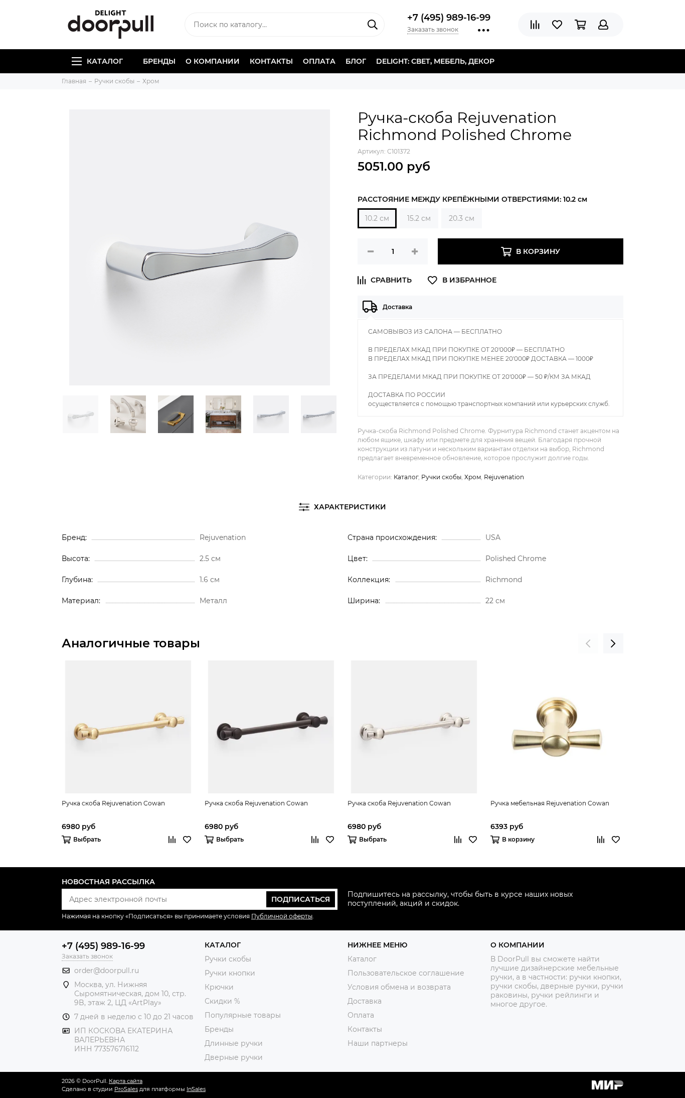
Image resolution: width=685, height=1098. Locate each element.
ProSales (126, 1088)
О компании (213, 61)
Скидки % (222, 1001)
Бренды (159, 61)
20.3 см (461, 218)
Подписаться (300, 899)
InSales (196, 1088)
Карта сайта (125, 1080)
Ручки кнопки (230, 973)
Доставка (365, 1001)
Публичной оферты (281, 916)
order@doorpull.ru (106, 970)
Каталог (105, 61)
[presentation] (588, 643)
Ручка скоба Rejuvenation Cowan (113, 803)
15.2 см (419, 218)
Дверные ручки (234, 1057)
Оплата (319, 61)
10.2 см (377, 218)
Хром (472, 477)
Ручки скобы (441, 477)
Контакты (271, 61)
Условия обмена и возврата (399, 987)
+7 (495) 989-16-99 (448, 17)
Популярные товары (243, 1015)
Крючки (219, 987)
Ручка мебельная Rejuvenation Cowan (549, 803)
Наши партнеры (378, 1043)
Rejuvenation (504, 477)
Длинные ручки (234, 1043)
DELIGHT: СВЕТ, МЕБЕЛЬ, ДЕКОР (435, 61)
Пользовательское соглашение (406, 973)
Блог (356, 61)
